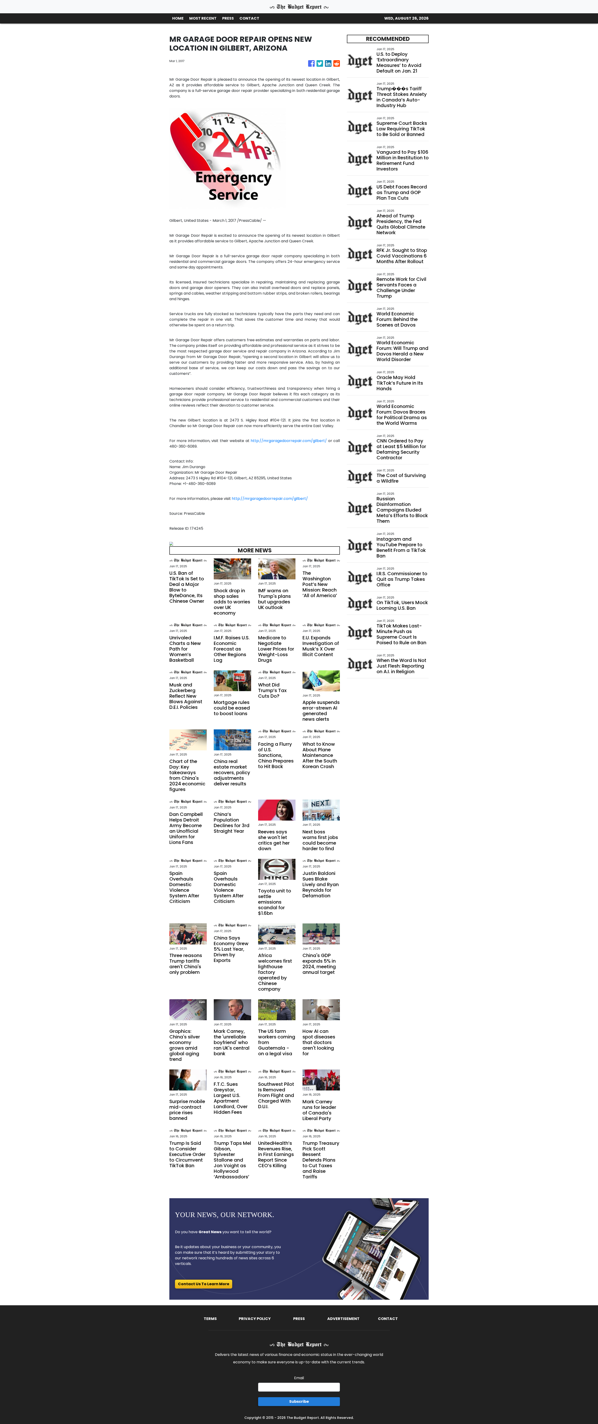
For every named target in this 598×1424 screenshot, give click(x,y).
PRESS (228, 18)
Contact (388, 1318)
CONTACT (249, 18)
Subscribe (299, 1401)
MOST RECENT (203, 18)
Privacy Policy (255, 1318)
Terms (210, 1318)
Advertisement (343, 1318)
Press (299, 1318)
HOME (178, 18)
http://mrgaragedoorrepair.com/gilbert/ (289, 440)
